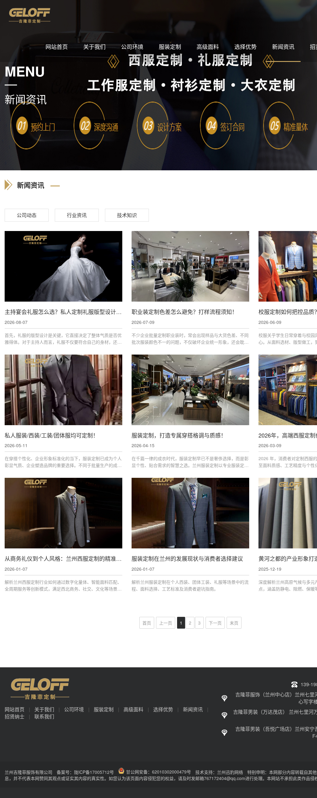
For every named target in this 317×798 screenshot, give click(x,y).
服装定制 (170, 46)
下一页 (215, 623)
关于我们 (94, 46)
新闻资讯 (283, 46)
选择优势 (245, 46)
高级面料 (208, 46)
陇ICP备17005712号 (94, 772)
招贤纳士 (14, 716)
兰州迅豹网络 (230, 772)
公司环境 (132, 46)
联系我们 (44, 716)
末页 (234, 623)
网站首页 (57, 46)
